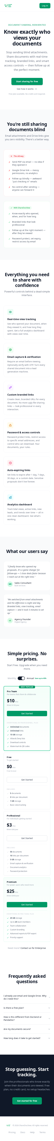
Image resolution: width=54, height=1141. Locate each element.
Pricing (12, 1132)
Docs (22, 1132)
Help (32, 1132)
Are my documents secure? (17, 1029)
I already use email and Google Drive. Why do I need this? (25, 997)
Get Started (27, 779)
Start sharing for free (27, 81)
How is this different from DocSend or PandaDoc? (23, 1018)
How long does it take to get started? (22, 1038)
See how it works (25, 88)
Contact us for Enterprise (33, 948)
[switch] (21, 678)
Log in (45, 5)
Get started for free (27, 1100)
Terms (42, 1132)
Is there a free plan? (14, 1007)
